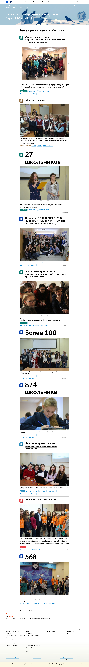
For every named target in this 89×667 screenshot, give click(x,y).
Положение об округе (47, 1)
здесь (73, 663)
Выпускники (28, 649)
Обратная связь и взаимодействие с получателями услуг (34, 652)
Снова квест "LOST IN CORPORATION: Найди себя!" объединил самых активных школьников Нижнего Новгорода (45, 220)
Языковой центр (29, 647)
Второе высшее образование (32, 635)
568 (31, 556)
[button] (21, 63)
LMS (68, 633)
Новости (56, 1)
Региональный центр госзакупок (33, 645)
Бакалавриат (29, 631)
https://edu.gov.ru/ (37, 657)
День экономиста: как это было (40, 499)
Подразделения (9, 637)
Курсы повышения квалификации (33, 641)
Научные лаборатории (51, 631)
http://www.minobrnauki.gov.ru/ (12, 657)
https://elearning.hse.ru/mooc (66, 657)
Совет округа (28, 1)
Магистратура (29, 633)
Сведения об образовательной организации (15, 635)
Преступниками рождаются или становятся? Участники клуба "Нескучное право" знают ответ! (45, 274)
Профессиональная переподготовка (34, 643)
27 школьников (43, 158)
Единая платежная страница (12, 645)
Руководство (9, 633)
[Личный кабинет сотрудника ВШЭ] (80, 1)
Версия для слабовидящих (11, 639)
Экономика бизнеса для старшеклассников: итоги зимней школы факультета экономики (45, 39)
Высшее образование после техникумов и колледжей (35, 638)
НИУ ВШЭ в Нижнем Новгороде (13, 5)
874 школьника (41, 388)
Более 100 (41, 332)
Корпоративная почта (71, 631)
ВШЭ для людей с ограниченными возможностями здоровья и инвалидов (14, 642)
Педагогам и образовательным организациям (61, 5)
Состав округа (36, 1)
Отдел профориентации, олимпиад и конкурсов (35, 5)
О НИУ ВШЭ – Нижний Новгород (13, 631)
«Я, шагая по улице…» (36, 99)
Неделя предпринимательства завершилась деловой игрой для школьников (41, 446)
